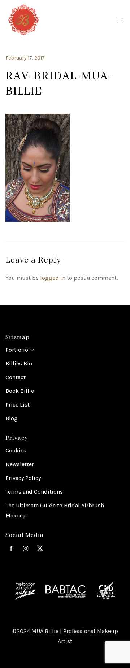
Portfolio (16, 349)
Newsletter (19, 464)
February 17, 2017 (25, 58)
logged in (52, 277)
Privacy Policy (23, 477)
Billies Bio (18, 363)
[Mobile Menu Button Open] (121, 20)
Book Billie (19, 390)
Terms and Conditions (34, 491)
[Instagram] (25, 548)
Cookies (15, 450)
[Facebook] (11, 548)
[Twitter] (40, 548)
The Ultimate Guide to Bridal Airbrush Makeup (54, 510)
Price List (17, 404)
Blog (11, 418)
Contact (15, 377)
